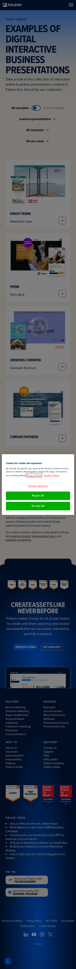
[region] (38, 484)
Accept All (38, 506)
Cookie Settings (38, 485)
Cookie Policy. (52, 475)
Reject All (38, 496)
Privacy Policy (34, 475)
